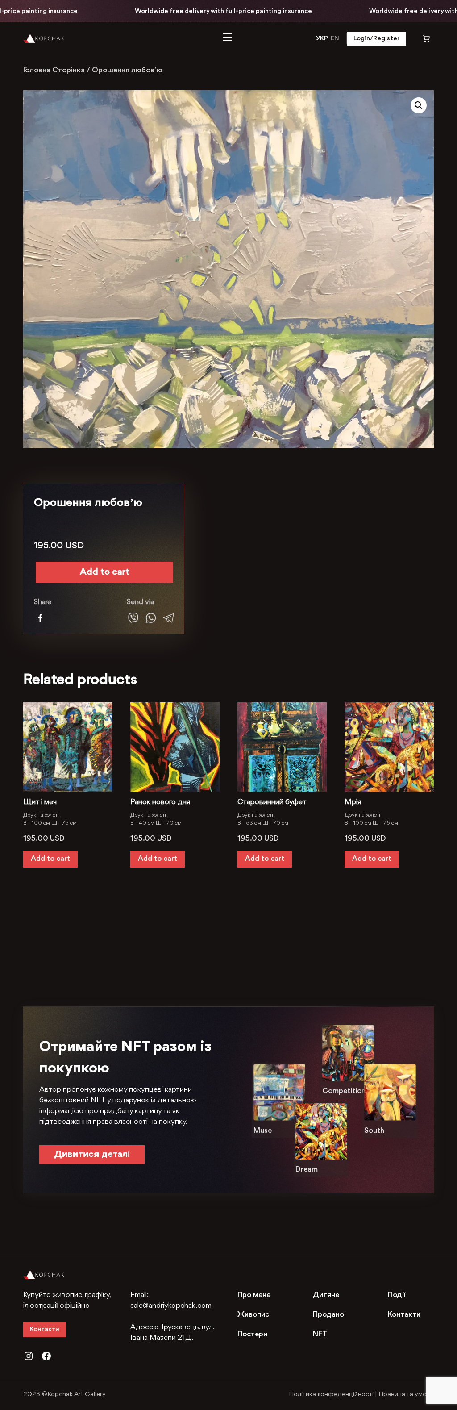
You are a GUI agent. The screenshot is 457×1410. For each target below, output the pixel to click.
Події (396, 1295)
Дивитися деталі (92, 1154)
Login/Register (376, 38)
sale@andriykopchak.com (171, 1306)
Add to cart (104, 572)
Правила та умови (406, 1394)
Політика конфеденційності (331, 1394)
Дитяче (326, 1295)
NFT (320, 1334)
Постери (252, 1334)
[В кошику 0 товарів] (420, 38)
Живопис (253, 1314)
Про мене (253, 1295)
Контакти (44, 1329)
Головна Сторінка (54, 70)
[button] (419, 105)
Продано (328, 1314)
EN (335, 38)
